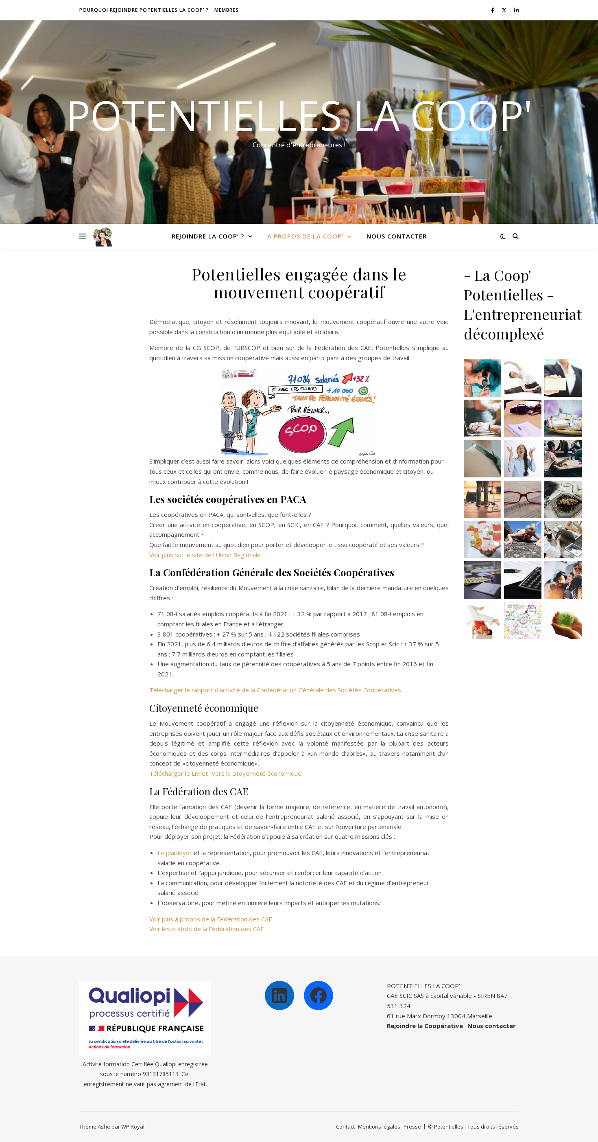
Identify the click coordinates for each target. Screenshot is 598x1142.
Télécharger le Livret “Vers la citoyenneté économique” (226, 773)
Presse (412, 1126)
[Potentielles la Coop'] (103, 236)
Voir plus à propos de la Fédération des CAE (210, 919)
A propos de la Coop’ (305, 236)
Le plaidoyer (174, 853)
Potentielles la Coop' (299, 114)
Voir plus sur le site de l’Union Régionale (205, 555)
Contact (345, 1126)
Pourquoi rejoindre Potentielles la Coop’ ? (144, 10)
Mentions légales (379, 1126)
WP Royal (132, 1126)
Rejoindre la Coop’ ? (208, 236)
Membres (226, 10)
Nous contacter (397, 236)
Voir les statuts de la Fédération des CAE (206, 929)
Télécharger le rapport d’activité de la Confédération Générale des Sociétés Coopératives (275, 690)
